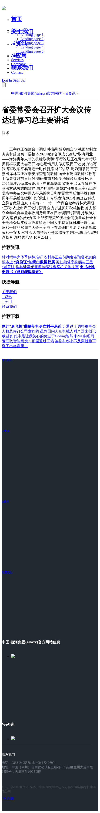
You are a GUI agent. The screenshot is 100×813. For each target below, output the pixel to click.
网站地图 (8, 798)
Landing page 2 (31, 39)
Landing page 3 (31, 43)
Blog (14, 68)
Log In (7, 80)
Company (18, 64)
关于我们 (22, 31)
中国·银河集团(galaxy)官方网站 (36, 93)
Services (17, 60)
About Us (18, 56)
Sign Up (19, 80)
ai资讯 (19, 43)
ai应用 (5, 501)
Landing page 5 (31, 51)
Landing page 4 (31, 47)
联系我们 (22, 68)
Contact (17, 72)
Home (15, 30)
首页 (16, 19)
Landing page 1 (31, 35)
